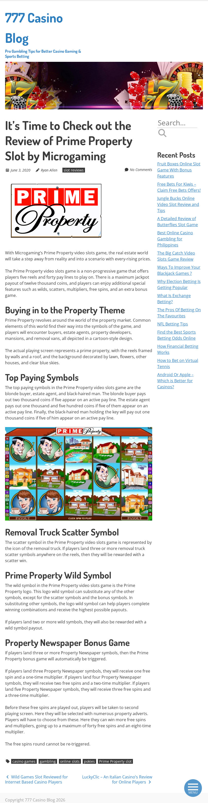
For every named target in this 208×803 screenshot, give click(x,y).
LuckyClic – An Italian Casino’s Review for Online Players (117, 779)
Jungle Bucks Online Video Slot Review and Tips (178, 204)
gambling (48, 761)
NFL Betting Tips (172, 324)
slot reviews (74, 170)
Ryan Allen (49, 170)
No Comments (141, 169)
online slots (70, 761)
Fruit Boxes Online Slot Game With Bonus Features (178, 170)
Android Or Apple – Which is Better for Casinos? (175, 381)
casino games (24, 761)
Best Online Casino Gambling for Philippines (175, 239)
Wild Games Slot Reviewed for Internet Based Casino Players (36, 779)
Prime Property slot (115, 761)
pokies (89, 761)
